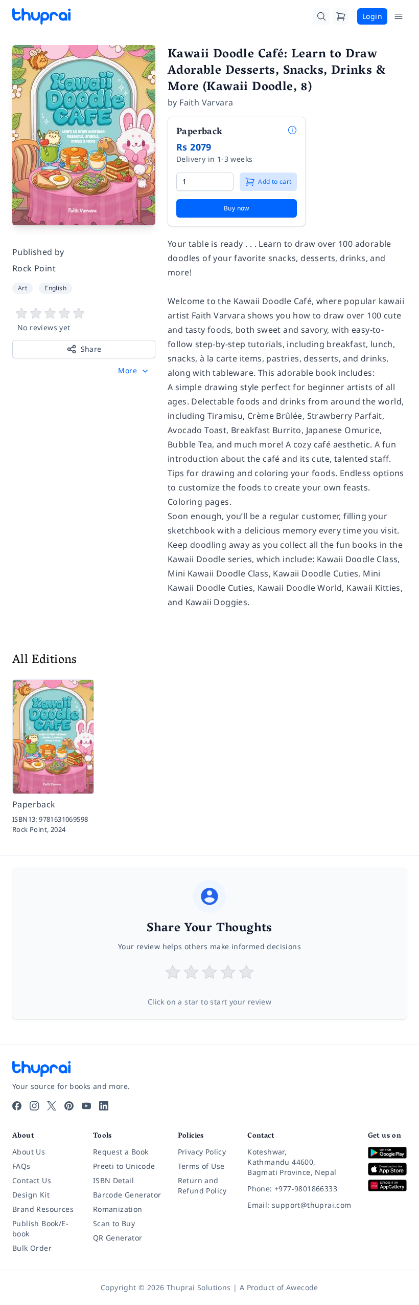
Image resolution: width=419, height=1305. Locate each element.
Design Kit (31, 1195)
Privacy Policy (202, 1152)
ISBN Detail (113, 1180)
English (55, 288)
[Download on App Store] (387, 1169)
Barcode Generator (127, 1195)
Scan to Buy (114, 1223)
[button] (134, 370)
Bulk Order (32, 1248)
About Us (28, 1152)
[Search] (321, 16)
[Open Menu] (398, 16)
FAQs (21, 1166)
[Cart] (341, 16)
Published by (38, 252)
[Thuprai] (41, 16)
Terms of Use (201, 1166)
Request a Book (121, 1152)
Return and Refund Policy (202, 1185)
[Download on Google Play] (387, 1153)
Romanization (118, 1209)
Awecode (302, 1287)
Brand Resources (43, 1209)
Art (22, 288)
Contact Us (31, 1180)
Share (91, 349)
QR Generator (118, 1238)
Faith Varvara (206, 102)
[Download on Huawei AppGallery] (387, 1185)
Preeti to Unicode (124, 1166)
